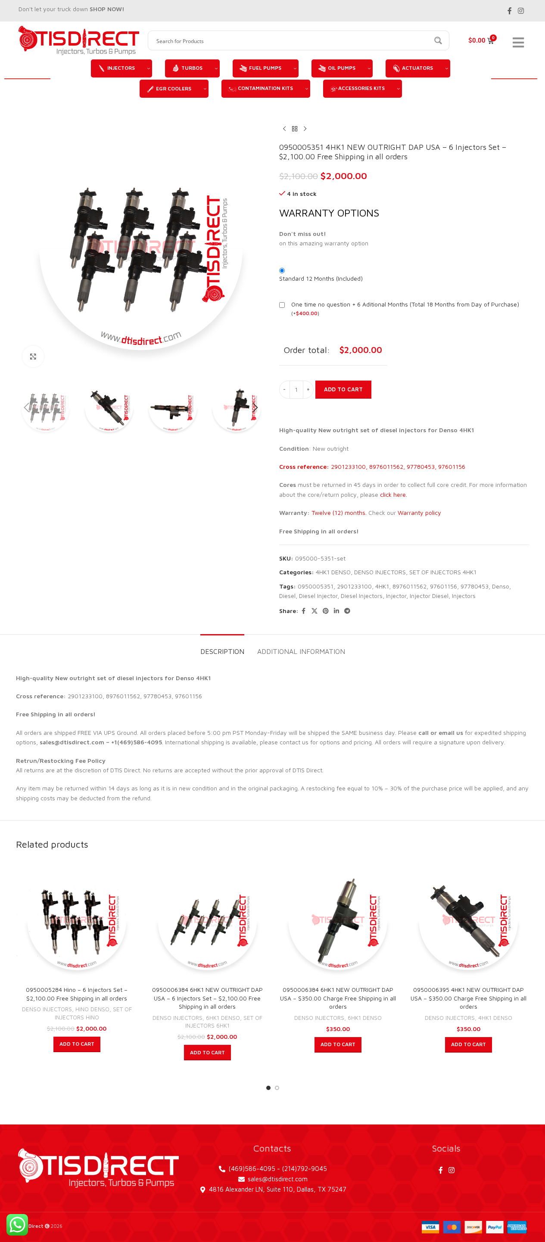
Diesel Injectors (362, 595)
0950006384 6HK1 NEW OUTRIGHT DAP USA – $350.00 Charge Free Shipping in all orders (338, 998)
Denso (500, 586)
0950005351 (315, 586)
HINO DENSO (92, 1009)
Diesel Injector (318, 595)
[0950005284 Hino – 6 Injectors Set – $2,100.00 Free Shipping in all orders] (77, 921)
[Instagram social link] (520, 10)
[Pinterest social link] (325, 611)
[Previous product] (284, 129)
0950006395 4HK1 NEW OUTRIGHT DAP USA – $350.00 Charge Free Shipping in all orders (468, 998)
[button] (26, 407)
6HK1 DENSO (223, 1017)
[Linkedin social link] (336, 611)
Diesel (287, 595)
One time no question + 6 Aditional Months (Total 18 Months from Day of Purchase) (405, 304)
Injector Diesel (429, 595)
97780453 (475, 586)
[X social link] (314, 611)
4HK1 (382, 586)
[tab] (222, 647)
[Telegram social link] (347, 611)
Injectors (464, 595)
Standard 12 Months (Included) (321, 278)
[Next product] (305, 129)
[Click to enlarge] (33, 356)
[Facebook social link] (510, 10)
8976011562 (409, 586)
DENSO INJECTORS (380, 572)
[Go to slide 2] (277, 1088)
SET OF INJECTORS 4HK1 (442, 572)
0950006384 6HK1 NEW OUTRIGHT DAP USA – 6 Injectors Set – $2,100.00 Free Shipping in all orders (207, 998)
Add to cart (343, 389)
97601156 (443, 586)
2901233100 (354, 586)
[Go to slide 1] (268, 1088)
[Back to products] (295, 129)
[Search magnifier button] (439, 40)
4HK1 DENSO (333, 572)
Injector (396, 595)
